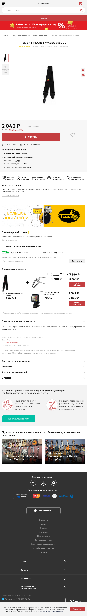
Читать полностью (9, 240)
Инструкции (43, 536)
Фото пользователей (14, 372)
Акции (43, 524)
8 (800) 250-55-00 (24, 596)
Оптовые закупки (43, 540)
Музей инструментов (43, 548)
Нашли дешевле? (33, 126)
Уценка (43, 552)
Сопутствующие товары (16, 361)
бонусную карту (16, 130)
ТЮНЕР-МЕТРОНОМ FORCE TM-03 (51, 294)
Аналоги (7, 366)
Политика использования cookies (51, 611)
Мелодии (43, 532)
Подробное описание (10, 195)
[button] (3, 452)
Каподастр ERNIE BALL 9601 (57, 275)
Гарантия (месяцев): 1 (10, 342)
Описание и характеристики (18, 321)
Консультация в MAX (18, 419)
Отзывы (6, 377)
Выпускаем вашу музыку (43, 544)
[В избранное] (72, 137)
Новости (43, 520)
